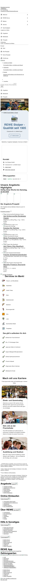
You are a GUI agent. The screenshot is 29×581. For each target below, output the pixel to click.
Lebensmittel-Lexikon (8, 528)
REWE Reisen (6, 539)
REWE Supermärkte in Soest (10, 112)
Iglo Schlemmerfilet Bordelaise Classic (14, 217)
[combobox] (7, 84)
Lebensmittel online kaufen (9, 501)
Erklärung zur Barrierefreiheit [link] (10, 567)
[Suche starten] (15, 84)
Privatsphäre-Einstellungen (9, 562)
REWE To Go (6, 541)
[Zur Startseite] (5, 2)
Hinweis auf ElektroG (8, 564)
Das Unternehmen (7, 513)
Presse (4, 517)
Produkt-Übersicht (7, 505)
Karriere (5, 515)
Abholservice (6, 504)
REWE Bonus (6, 489)
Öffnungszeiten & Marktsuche (10, 531)
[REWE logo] (3, 60)
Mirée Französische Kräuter (13, 238)
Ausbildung (6, 516)
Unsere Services (7, 490)
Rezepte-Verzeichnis (7, 530)
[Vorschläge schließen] (2, 86)
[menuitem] (14, 14)
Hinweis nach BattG (7, 563)
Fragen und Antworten (8, 527)
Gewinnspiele (6, 491)
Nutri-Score (6, 533)
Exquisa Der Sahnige (11, 228)
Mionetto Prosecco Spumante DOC (14, 265)
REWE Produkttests (7, 492)
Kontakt (5, 518)
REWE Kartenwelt (7, 542)
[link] (15, 64)
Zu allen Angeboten (7, 274)
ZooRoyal (5, 544)
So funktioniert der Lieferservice (10, 502)
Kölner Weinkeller (7, 546)
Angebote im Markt (7, 486)
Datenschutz (6, 558)
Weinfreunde (6, 543)
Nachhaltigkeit (6, 512)
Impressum (5, 559)
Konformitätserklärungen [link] (9, 566)
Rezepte (13, 74)
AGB (4, 557)
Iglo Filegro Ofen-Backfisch (13, 246)
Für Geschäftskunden (8, 506)
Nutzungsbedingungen (8, 561)
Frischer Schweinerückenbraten (15, 254)
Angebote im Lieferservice (9, 487)
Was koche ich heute (8, 532)
